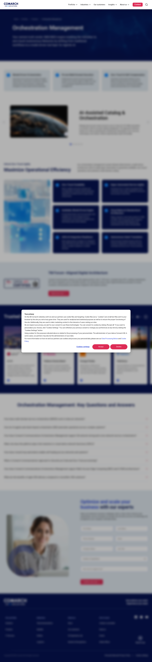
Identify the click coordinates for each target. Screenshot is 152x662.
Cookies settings (83, 347)
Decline (118, 347)
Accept (100, 347)
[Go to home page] (11, 5)
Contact (137, 4)
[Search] (146, 4)
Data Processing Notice (110, 338)
